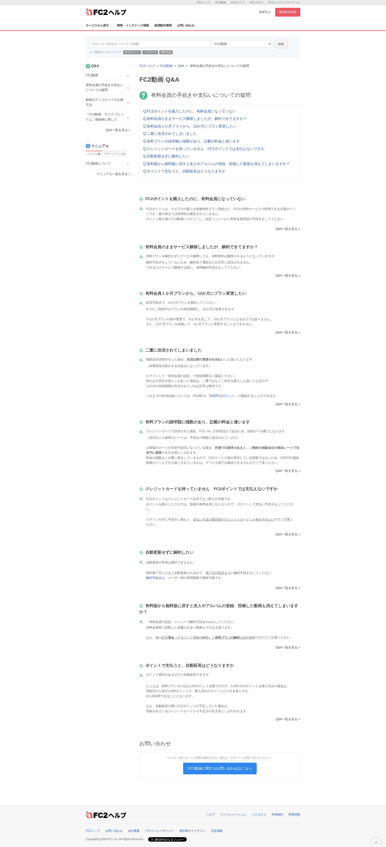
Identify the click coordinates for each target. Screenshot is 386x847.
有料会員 (166, 52)
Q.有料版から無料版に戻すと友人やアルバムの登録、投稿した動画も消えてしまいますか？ (216, 164)
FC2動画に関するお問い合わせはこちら (220, 768)
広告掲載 (216, 830)
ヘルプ (210, 814)
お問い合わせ (186, 25)
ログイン (265, 12)
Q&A (181, 66)
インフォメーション (233, 814)
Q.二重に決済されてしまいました (170, 134)
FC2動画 (220, 2)
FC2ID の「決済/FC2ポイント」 (215, 396)
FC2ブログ (256, 2)
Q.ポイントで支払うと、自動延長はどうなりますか (184, 171)
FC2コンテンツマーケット (284, 2)
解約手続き (154, 578)
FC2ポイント (132, 52)
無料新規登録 (287, 12)
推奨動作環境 (163, 25)
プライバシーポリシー (159, 830)
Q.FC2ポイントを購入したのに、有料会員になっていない (189, 111)
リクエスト (259, 814)
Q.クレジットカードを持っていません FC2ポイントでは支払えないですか (203, 149)
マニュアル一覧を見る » (113, 174)
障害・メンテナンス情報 (133, 25)
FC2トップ (203, 2)
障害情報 (294, 814)
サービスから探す (97, 25)
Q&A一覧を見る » (287, 229)
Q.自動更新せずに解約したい (166, 156)
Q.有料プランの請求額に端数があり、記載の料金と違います (191, 141)
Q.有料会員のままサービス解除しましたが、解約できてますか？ (195, 119)
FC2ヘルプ (147, 66)
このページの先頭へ (376, 842)
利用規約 (277, 814)
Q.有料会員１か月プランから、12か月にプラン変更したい (190, 126)
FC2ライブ (237, 2)
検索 (281, 44)
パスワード (150, 52)
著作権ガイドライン (192, 830)
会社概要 (134, 830)
